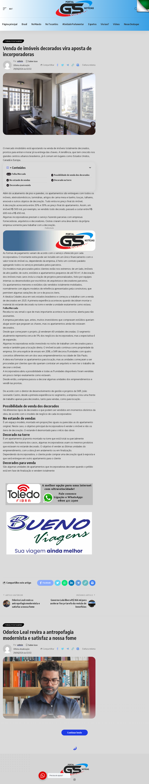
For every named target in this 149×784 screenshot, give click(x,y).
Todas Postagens (13, 41)
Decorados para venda (20, 185)
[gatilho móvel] (5, 9)
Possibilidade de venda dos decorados (71, 175)
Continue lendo (74, 732)
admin (20, 61)
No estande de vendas (19, 180)
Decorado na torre (62, 180)
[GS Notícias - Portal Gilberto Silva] (74, 8)
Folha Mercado (19, 174)
